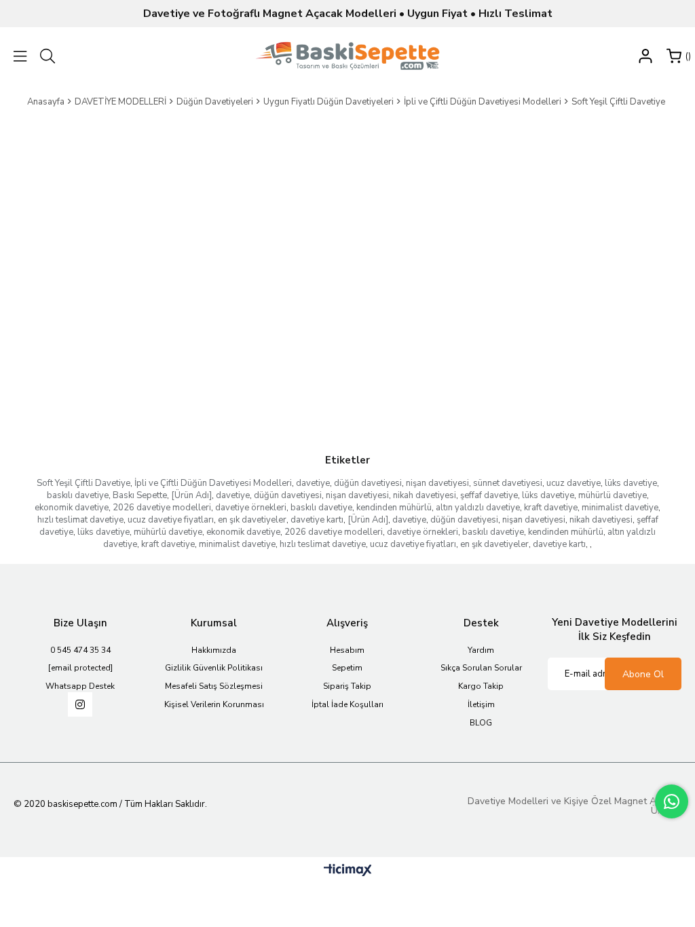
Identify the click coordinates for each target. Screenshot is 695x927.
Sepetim (347, 667)
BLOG (481, 722)
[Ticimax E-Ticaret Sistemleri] (348, 871)
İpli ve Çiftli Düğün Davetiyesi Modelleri (213, 483)
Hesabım (347, 650)
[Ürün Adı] (191, 495)
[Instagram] (80, 704)
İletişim (481, 704)
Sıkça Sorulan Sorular (481, 667)
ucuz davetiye (573, 483)
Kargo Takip (481, 686)
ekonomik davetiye (72, 508)
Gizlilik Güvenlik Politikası (214, 667)
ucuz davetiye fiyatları (171, 520)
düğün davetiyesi (368, 483)
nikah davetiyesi (424, 495)
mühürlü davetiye (612, 495)
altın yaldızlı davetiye (478, 508)
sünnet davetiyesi (507, 483)
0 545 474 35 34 (80, 650)
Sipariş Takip (347, 686)
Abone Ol (643, 674)
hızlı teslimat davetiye (80, 520)
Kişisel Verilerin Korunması (214, 704)
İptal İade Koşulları (347, 704)
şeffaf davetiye (489, 495)
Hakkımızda (213, 650)
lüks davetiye (631, 483)
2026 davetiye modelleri (162, 508)
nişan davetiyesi (437, 483)
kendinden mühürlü (394, 508)
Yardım (481, 650)
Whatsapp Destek (80, 686)
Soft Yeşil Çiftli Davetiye (83, 483)
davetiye (313, 483)
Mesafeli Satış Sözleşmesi (214, 686)
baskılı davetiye (78, 495)
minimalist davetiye (620, 508)
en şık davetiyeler (252, 520)
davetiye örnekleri (250, 508)
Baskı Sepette (140, 495)
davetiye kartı (316, 520)
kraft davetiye (551, 508)
